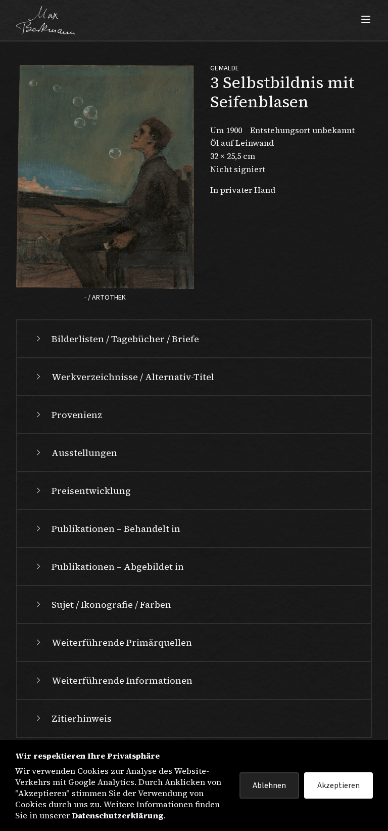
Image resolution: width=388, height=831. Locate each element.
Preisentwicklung (91, 490)
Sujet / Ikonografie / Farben (111, 604)
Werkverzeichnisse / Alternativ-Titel (133, 376)
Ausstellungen (84, 452)
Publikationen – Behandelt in (116, 528)
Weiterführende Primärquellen (122, 642)
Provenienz (77, 414)
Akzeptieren (338, 785)
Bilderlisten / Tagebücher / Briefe (125, 339)
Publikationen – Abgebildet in (118, 566)
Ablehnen (269, 785)
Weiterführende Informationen (122, 680)
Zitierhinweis (82, 718)
